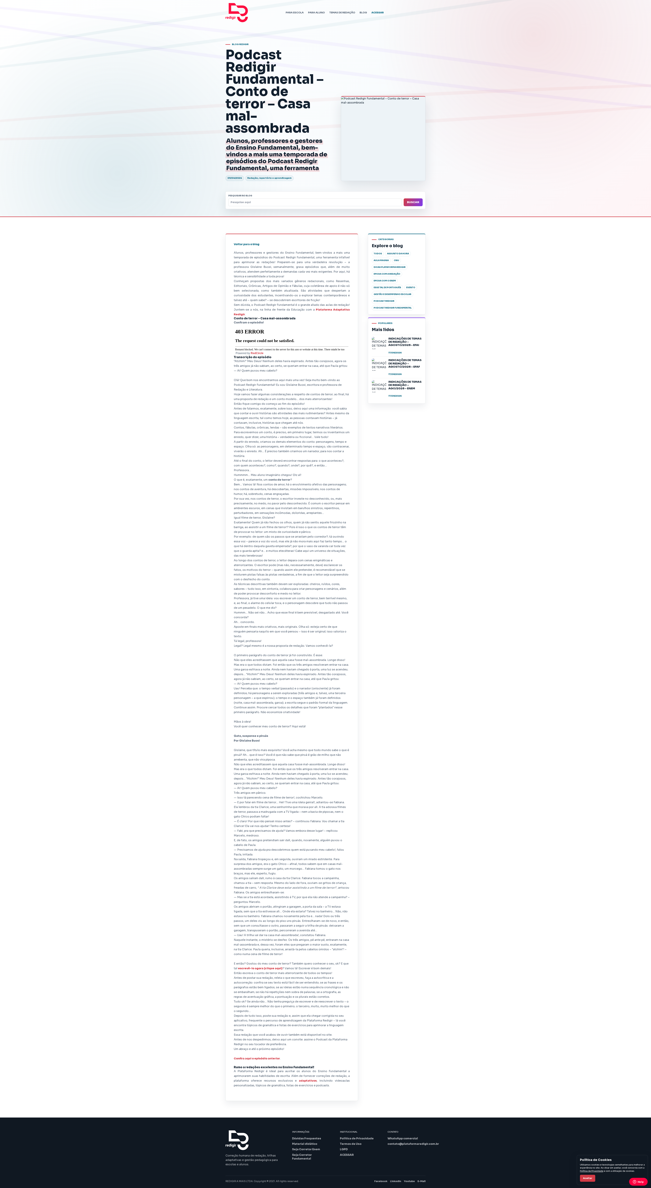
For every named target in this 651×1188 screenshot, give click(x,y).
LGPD (344, 1149)
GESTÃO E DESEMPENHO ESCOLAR (392, 294)
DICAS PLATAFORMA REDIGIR (390, 267)
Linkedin (395, 1181)
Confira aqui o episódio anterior (257, 1058)
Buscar (413, 202)
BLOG (363, 12)
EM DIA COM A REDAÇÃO (387, 274)
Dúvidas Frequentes (306, 1138)
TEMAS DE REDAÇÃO (342, 12)
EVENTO (410, 287)
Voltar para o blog (246, 244)
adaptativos (308, 1080)
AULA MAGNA (381, 260)
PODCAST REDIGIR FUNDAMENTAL (393, 307)
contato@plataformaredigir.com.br (413, 1144)
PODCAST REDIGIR (384, 301)
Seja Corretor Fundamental (302, 1156)
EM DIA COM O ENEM (385, 280)
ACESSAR (377, 12)
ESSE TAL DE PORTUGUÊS (387, 287)
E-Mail (422, 1181)
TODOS (378, 253)
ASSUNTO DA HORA (398, 253)
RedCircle (257, 353)
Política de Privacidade (357, 1138)
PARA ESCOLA (295, 12)
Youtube (409, 1181)
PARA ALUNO (316, 12)
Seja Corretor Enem (306, 1149)
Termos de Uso (350, 1144)
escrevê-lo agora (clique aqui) (260, 968)
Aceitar (587, 1178)
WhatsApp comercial (403, 1138)
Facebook (380, 1181)
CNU (396, 260)
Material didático (304, 1144)
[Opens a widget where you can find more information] (638, 1182)
